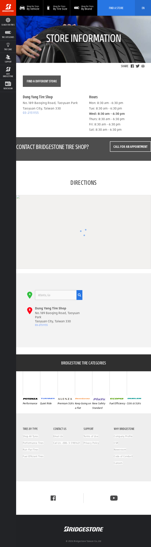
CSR (116, 442)
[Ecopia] (118, 383)
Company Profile (123, 436)
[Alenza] (66, 383)
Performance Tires (33, 442)
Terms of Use (91, 436)
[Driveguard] (83, 383)
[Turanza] (48, 383)
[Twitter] (137, 66)
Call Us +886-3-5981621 (66, 442)
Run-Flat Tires (30, 449)
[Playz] (101, 383)
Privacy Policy (91, 442)
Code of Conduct (123, 456)
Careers (118, 463)
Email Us (58, 436)
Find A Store (116, 8)
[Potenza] (31, 383)
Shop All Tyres (30, 436)
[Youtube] (114, 498)
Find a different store (42, 81)
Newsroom (120, 449)
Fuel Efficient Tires (33, 456)
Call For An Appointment (130, 146)
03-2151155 (31, 112)
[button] (8, 34)
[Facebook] (132, 66)
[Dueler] (135, 383)
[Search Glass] (79, 295)
